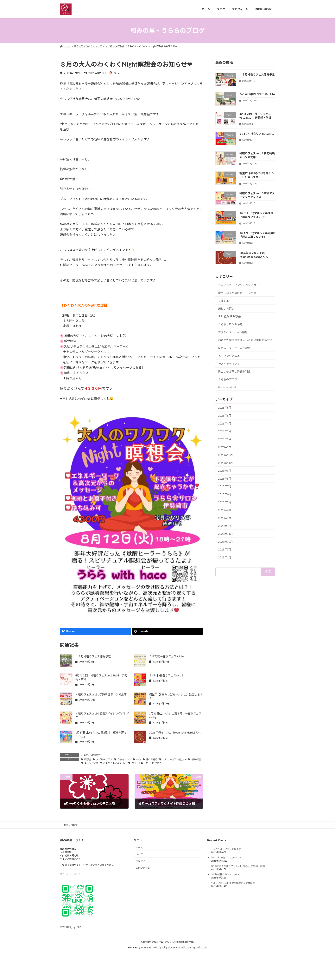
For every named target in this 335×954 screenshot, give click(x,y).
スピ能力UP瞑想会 (91, 754)
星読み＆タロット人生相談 (234, 347)
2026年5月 (224, 415)
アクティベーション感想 (233, 332)
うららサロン (124, 759)
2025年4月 (224, 510)
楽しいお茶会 (226, 308)
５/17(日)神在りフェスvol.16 (166, 656)
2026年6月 (224, 407)
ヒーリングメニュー (230, 355)
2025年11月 (225, 462)
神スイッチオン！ (229, 363)
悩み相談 (196, 759)
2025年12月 (225, 455)
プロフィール (143, 861)
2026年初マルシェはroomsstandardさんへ (175, 732)
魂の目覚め (151, 759)
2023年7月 (224, 549)
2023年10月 (225, 541)
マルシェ (223, 300)
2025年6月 (224, 494)
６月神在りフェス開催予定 (93, 656)
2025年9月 (224, 470)
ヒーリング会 (91, 762)
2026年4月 (224, 423)
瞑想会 (87, 759)
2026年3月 (224, 431)
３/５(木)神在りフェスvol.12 (166, 675)
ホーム (139, 847)
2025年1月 (224, 525)
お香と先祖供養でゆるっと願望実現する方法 (245, 340)
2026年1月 (224, 447)
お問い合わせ (71, 824)
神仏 (138, 759)
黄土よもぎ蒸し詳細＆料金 (234, 371)
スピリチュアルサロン (114, 762)
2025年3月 (224, 517)
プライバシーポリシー (71, 874)
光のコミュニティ (140, 762)
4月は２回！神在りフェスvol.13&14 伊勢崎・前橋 (238, 866)
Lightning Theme (166, 947)
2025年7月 (224, 486)
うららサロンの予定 (230, 324)
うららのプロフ (227, 379)
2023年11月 (225, 533)
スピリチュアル (104, 759)
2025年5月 (224, 502)
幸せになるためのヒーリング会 (237, 292)
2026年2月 (224, 439)
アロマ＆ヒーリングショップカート (240, 284)
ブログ (139, 854)
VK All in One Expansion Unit (192, 947)
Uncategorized (227, 386)
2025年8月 (224, 478)
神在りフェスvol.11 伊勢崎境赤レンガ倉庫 (101, 694)
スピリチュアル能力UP (174, 759)
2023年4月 (224, 557)
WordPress (147, 947)
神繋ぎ (158, 762)
